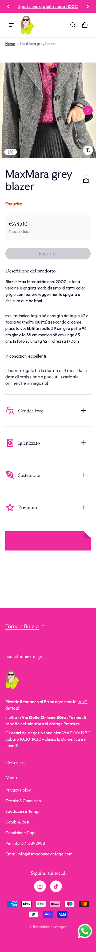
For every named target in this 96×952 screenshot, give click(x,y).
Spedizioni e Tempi (22, 811)
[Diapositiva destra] (87, 6)
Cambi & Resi (17, 822)
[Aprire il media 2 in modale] (48, 110)
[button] (73, 25)
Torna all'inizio (22, 626)
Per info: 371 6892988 (25, 843)
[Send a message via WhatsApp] (85, 931)
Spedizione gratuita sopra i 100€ (48, 6)
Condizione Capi (20, 832)
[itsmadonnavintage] (27, 25)
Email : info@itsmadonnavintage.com (39, 853)
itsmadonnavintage (49, 926)
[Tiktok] (56, 886)
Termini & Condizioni (23, 800)
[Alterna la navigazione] (11, 25)
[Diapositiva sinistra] (8, 6)
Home (10, 43)
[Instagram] (40, 886)
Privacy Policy (18, 790)
